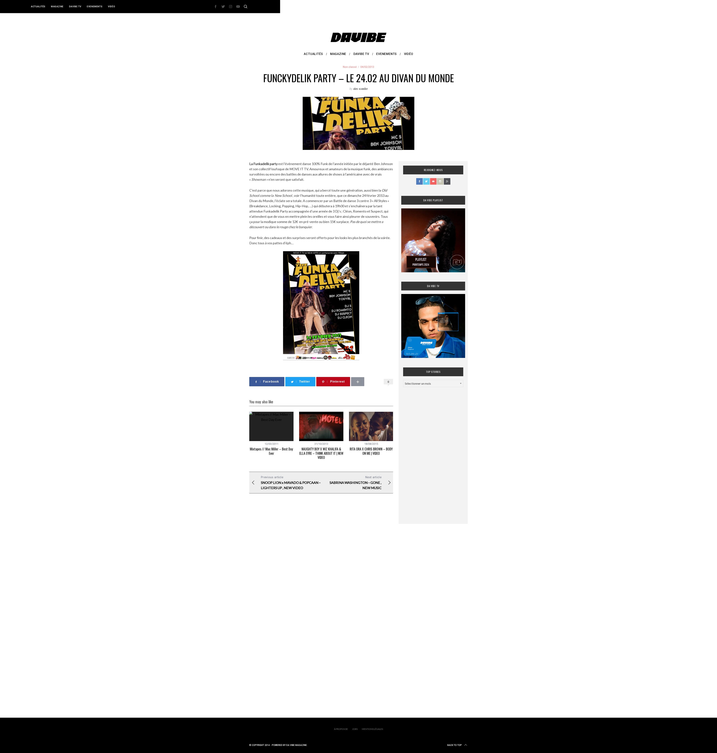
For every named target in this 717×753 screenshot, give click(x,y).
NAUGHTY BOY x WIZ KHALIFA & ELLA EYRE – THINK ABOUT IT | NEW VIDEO (321, 453)
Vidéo (111, 6)
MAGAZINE (57, 6)
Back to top (454, 745)
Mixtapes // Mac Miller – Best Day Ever (271, 451)
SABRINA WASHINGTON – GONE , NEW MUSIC (355, 482)
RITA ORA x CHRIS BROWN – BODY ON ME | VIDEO (371, 451)
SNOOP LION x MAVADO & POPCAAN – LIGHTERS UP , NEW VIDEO (291, 482)
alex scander (360, 88)
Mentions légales (372, 729)
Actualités (38, 6)
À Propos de (341, 729)
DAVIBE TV (75, 6)
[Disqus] (321, 556)
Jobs (355, 729)
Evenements (94, 6)
